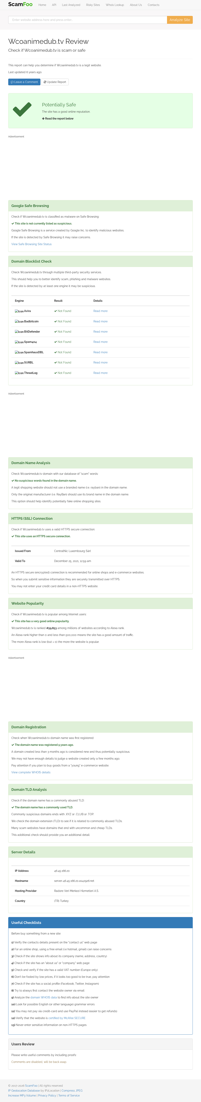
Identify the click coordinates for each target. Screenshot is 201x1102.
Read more (100, 311)
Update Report (56, 82)
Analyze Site (180, 20)
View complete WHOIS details (30, 772)
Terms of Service (69, 1095)
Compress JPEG (72, 1090)
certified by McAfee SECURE (67, 1018)
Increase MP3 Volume (22, 1095)
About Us (136, 4)
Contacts (153, 4)
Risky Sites (93, 4)
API (54, 4)
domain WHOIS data (43, 997)
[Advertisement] (100, 166)
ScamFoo (31, 1085)
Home (42, 4)
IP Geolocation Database (24, 1090)
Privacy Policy (47, 1095)
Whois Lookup (115, 4)
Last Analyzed (71, 4)
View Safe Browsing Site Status (31, 244)
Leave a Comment (26, 82)
